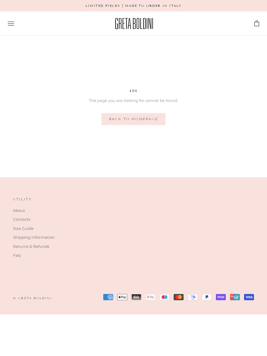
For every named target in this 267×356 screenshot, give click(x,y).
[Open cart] (256, 24)
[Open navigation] (11, 23)
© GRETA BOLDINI (32, 298)
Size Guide (23, 228)
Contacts (21, 219)
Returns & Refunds (31, 246)
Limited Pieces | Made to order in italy (134, 6)
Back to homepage (133, 119)
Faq (17, 255)
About (19, 210)
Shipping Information (34, 237)
